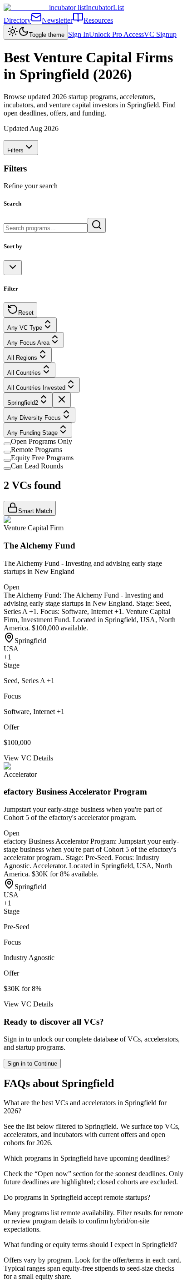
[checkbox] (7, 444)
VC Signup (160, 34)
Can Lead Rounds (37, 466)
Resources (98, 20)
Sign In (78, 34)
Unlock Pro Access (116, 34)
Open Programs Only (41, 441)
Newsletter (57, 20)
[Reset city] (62, 400)
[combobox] (13, 267)
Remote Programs (36, 449)
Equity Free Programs (42, 458)
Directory (17, 20)
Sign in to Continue (32, 1063)
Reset (26, 312)
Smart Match (35, 511)
